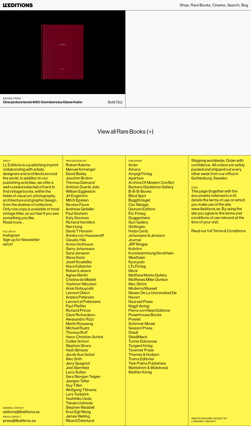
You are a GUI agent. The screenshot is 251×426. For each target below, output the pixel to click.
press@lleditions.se (19, 420)
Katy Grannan (77, 217)
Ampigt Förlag (140, 173)
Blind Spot (137, 195)
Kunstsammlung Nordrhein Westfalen (151, 255)
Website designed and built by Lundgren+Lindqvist (209, 420)
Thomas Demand (80, 182)
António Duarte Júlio (83, 186)
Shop (184, 5)
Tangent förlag (140, 345)
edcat (8, 244)
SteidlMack (137, 336)
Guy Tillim (74, 385)
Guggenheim (139, 217)
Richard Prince (78, 310)
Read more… (13, 222)
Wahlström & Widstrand (148, 367)
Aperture (136, 178)
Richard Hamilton (80, 222)
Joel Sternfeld (77, 367)
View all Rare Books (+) (126, 131)
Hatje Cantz (138, 231)
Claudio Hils (76, 239)
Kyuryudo (136, 261)
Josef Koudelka (79, 261)
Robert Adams (78, 164)
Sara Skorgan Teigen (83, 376)
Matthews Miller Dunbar (148, 279)
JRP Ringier (138, 244)
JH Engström (77, 195)
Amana (134, 169)
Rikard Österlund (80, 420)
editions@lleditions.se (21, 411)
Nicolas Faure (77, 204)
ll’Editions (18, 5)
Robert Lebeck (78, 270)
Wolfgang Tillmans (81, 389)
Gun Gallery (138, 222)
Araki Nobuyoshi (80, 288)
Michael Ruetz (77, 328)
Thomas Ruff (77, 332)
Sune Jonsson (78, 253)
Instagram (11, 235)
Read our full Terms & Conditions (218, 230)
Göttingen (136, 226)
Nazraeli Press (140, 301)
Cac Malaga (138, 204)
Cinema (218, 5)
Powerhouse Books (145, 314)
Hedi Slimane (77, 350)
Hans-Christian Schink (84, 336)
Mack (133, 270)
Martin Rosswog (79, 323)
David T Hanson (79, 231)
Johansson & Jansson (146, 235)
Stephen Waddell (80, 407)
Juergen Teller (77, 380)
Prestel (134, 319)
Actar (133, 164)
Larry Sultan (76, 372)
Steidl (133, 332)
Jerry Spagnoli (78, 363)
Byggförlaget (139, 200)
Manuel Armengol (80, 169)
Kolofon (135, 248)
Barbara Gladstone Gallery (151, 186)
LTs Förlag (137, 266)
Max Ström (137, 283)
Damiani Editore (141, 208)
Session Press (140, 328)
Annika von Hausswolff (85, 235)
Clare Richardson (80, 314)
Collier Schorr (77, 341)
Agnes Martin (77, 275)
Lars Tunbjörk (77, 394)
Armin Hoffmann (80, 244)
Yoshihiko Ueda (79, 398)
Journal (134, 239)
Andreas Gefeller (80, 208)
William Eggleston (81, 191)
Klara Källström (79, 266)
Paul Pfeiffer (76, 305)
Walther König (140, 372)
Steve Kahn (75, 257)
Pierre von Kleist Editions (149, 310)
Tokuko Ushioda (79, 402)
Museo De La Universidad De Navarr (152, 295)
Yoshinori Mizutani (81, 283)
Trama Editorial (141, 358)
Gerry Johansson (80, 248)
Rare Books (200, 5)
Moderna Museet (142, 288)
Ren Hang (74, 226)
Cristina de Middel (81, 279)
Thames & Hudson (143, 354)
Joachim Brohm (79, 178)
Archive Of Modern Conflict (151, 182)
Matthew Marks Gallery (147, 275)
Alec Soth (74, 358)
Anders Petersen (80, 297)
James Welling (78, 416)
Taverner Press (141, 350)
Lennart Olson (78, 292)
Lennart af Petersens (83, 301)
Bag (244, 5)
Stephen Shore (78, 345)
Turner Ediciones (142, 341)
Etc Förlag (137, 213)
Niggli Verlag (138, 305)
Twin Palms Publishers (147, 363)
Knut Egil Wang (78, 411)
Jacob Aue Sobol (80, 354)
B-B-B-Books (140, 191)
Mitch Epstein (77, 200)
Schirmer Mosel (141, 323)
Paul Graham (77, 213)
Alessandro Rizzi (80, 319)
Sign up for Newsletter (21, 239)
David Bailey (76, 173)
